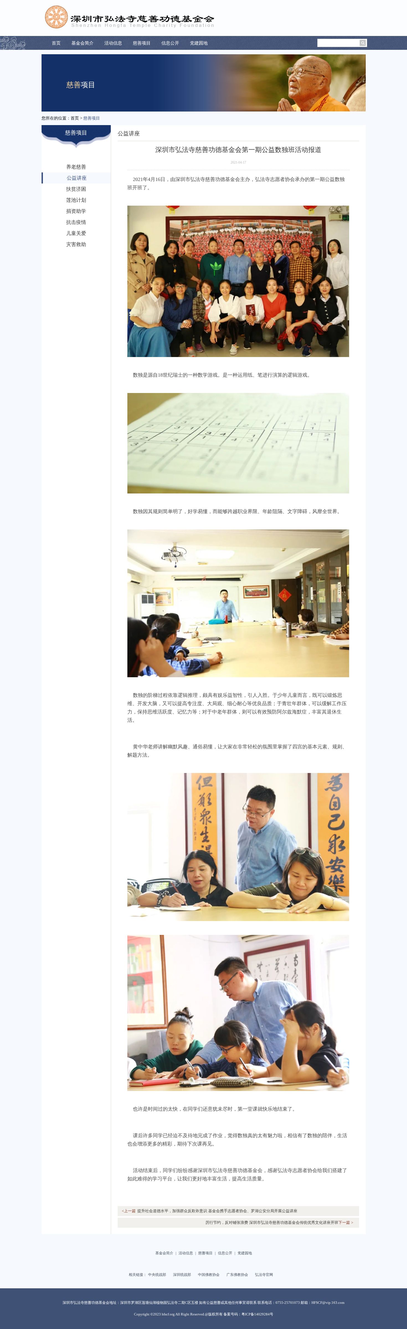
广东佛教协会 (239, 1275)
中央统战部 (159, 1275)
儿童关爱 (76, 233)
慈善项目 (142, 43)
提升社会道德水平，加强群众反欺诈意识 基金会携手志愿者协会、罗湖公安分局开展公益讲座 (209, 1211)
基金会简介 (82, 43)
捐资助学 (76, 211)
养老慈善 (76, 167)
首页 (56, 43)
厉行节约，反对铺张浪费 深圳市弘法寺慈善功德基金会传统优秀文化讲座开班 (279, 1223)
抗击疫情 (76, 222)
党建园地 (199, 43)
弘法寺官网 (266, 1275)
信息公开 (170, 43)
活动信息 (113, 43)
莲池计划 (76, 200)
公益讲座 (77, 178)
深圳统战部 (184, 1275)
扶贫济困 (76, 189)
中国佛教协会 (211, 1275)
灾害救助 (76, 244)
